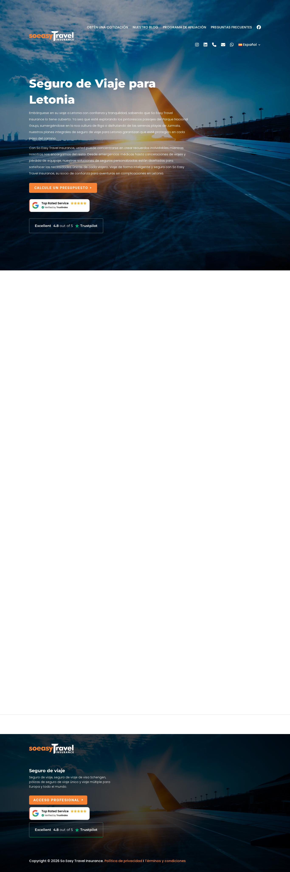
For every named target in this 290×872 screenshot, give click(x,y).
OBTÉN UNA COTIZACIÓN (107, 27)
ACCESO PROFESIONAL (56, 800)
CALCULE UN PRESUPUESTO (61, 188)
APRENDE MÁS (48, 355)
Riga (32, 539)
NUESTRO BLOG (145, 27)
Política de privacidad (123, 860)
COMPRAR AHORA (51, 502)
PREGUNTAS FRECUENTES (231, 27)
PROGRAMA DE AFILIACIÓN (184, 27)
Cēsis (34, 630)
